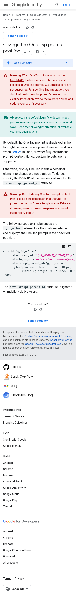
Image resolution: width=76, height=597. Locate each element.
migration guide (58, 98)
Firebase (8, 475)
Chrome (8, 469)
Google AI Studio (13, 481)
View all (7, 506)
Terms (7, 578)
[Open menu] (6, 4)
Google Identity (38, 14)
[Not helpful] (33, 27)
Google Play (10, 500)
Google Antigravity (14, 487)
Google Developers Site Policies (43, 343)
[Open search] (57, 4)
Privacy (19, 578)
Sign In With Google (15, 439)
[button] (38, 63)
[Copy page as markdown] (37, 51)
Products (20, 14)
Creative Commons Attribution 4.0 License (47, 336)
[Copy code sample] (70, 246)
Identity (34, 4)
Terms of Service (13, 416)
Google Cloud (11, 494)
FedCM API (17, 80)
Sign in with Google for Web (24, 19)
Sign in (67, 4)
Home (6, 14)
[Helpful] (27, 27)
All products (10, 562)
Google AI (9, 556)
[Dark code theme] (63, 246)
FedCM (16, 152)
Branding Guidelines (15, 422)
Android (8, 462)
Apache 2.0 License (61, 339)
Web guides (59, 14)
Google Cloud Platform (17, 550)
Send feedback (18, 35)
